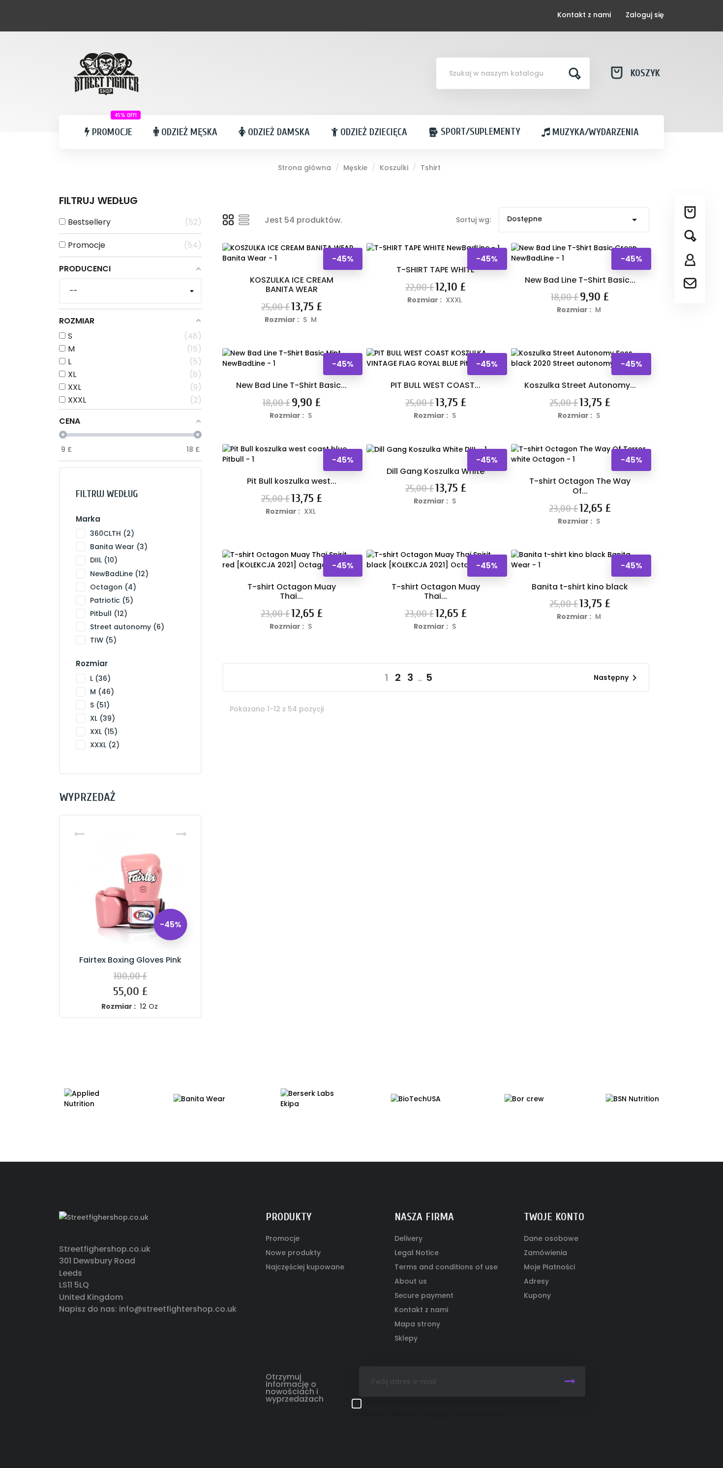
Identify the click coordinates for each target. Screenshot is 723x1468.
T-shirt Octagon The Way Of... (580, 486)
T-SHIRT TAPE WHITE (435, 269)
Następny (617, 678)
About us (410, 1281)
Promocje (283, 1238)
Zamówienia (545, 1253)
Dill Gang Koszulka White (435, 471)
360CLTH (112, 533)
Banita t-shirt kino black (580, 586)
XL (102, 718)
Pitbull (108, 613)
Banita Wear (119, 547)
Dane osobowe (551, 1238)
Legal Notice (416, 1253)
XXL (104, 731)
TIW (103, 640)
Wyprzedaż (87, 797)
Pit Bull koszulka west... (291, 481)
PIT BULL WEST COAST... (436, 385)
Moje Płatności (549, 1267)
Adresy (536, 1281)
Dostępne (573, 220)
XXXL (105, 745)
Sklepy (406, 1338)
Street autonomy (127, 627)
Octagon (113, 587)
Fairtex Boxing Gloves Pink (130, 960)
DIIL (104, 560)
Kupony (537, 1295)
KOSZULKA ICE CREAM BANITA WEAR (291, 284)
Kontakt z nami (584, 15)
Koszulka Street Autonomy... (580, 385)
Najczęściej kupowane (305, 1267)
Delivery (408, 1238)
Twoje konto (554, 1216)
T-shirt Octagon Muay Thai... (291, 591)
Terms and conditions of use (446, 1267)
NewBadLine (119, 574)
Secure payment (423, 1295)
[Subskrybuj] (570, 1381)
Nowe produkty (293, 1253)
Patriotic (111, 600)
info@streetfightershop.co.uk (178, 1309)
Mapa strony (417, 1324)
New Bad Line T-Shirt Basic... (580, 280)
